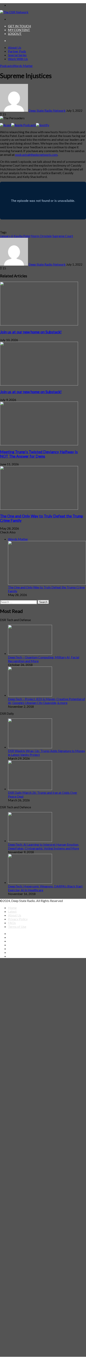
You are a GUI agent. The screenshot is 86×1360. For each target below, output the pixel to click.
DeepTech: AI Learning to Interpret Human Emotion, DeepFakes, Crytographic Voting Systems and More (43, 846)
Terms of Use (17, 926)
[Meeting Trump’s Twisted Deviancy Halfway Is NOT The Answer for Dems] (39, 444)
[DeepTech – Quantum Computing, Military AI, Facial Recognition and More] (30, 653)
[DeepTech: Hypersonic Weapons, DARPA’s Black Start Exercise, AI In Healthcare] (30, 882)
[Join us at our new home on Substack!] (39, 324)
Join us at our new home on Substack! (31, 332)
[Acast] (5, 125)
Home (12, 908)
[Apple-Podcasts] (23, 125)
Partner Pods (17, 51)
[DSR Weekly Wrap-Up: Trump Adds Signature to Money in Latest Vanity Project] (30, 747)
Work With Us (18, 59)
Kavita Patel (22, 236)
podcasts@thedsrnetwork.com (36, 154)
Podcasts (6, 66)
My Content (19, 30)
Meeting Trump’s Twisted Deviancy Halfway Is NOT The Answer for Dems (39, 454)
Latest (12, 911)
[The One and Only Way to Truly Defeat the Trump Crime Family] (39, 508)
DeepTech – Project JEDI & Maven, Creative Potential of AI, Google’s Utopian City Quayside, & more (46, 701)
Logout (15, 33)
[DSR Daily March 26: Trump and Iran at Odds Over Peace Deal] (30, 789)
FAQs (12, 923)
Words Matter (23, 66)
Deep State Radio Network (47, 110)
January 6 (6, 236)
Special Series (17, 55)
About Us (14, 47)
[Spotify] (42, 125)
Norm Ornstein (41, 236)
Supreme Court (62, 236)
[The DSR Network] (14, 12)
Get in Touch (19, 26)
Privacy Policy (18, 919)
